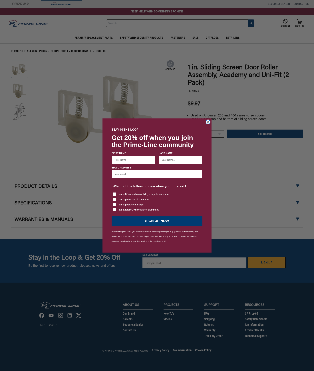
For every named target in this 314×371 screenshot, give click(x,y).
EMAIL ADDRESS (121, 167)
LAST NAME (166, 153)
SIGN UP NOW (157, 221)
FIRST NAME (119, 153)
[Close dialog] (208, 122)
